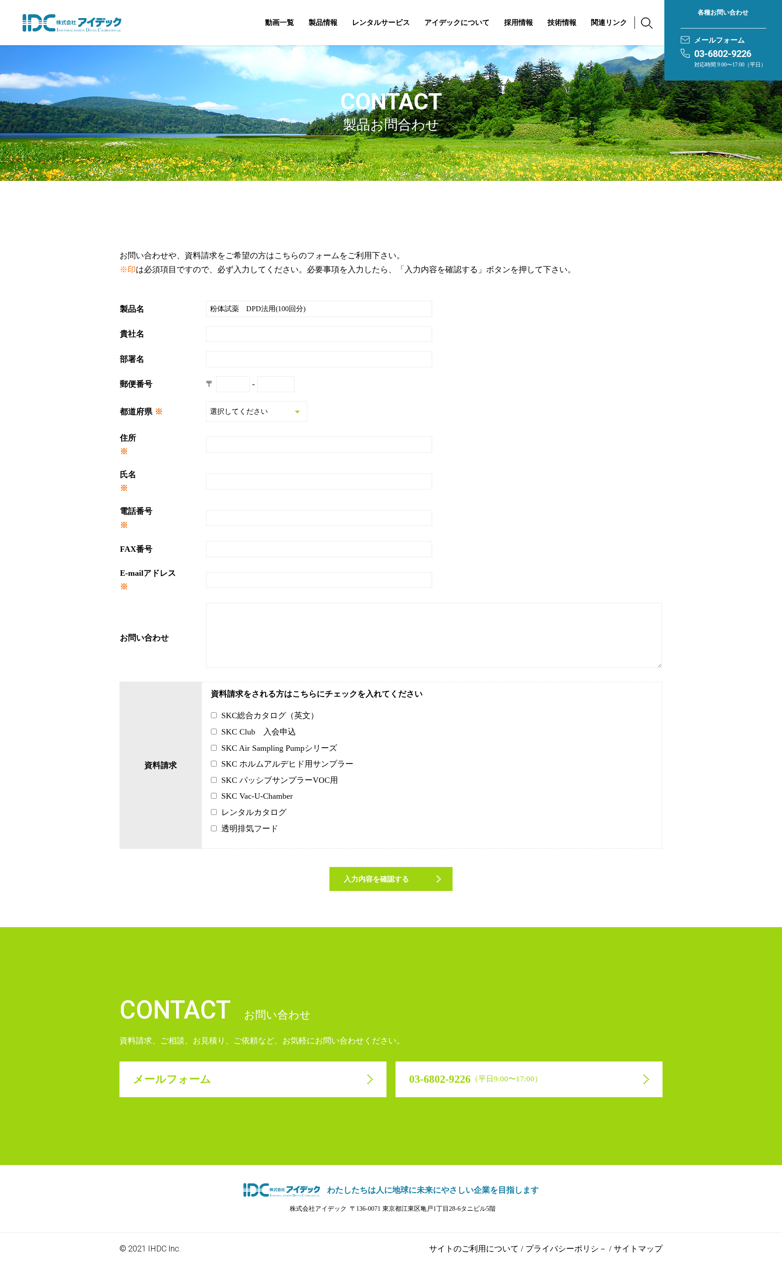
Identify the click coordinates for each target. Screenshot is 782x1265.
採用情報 (518, 22)
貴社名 (132, 333)
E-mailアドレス (148, 573)
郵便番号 (136, 384)
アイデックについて (457, 22)
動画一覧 (279, 22)
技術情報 (562, 22)
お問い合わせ (144, 637)
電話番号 (136, 511)
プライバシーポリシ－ (566, 1248)
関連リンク (609, 22)
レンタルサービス (381, 22)
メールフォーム (719, 40)
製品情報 (323, 22)
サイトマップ (638, 1248)
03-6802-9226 (722, 53)
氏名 (128, 474)
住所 (128, 437)
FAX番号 (136, 549)
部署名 (132, 359)
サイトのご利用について (474, 1248)
